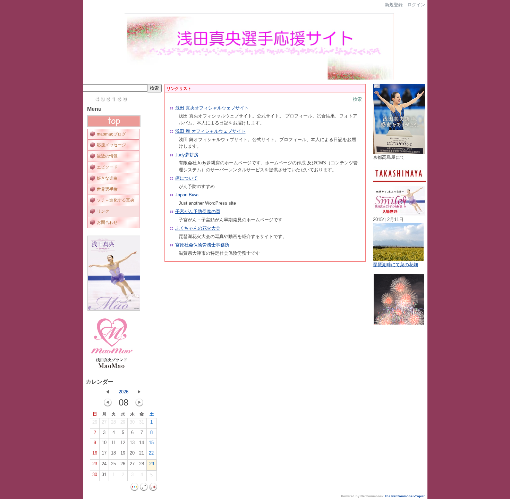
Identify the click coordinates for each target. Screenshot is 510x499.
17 (104, 453)
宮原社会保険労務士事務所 (202, 244)
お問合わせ (107, 222)
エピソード (107, 167)
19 (122, 453)
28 (113, 422)
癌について (186, 178)
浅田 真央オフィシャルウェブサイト (212, 108)
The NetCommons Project (404, 496)
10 (104, 442)
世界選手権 (107, 189)
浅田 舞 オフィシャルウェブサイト (210, 131)
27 (104, 422)
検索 (357, 99)
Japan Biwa (186, 194)
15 (151, 442)
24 (104, 463)
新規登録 (394, 4)
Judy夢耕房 (186, 154)
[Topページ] (114, 125)
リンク (103, 211)
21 (141, 453)
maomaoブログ (111, 134)
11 (113, 442)
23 (94, 463)
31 (141, 422)
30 (132, 422)
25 (113, 463)
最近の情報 (107, 156)
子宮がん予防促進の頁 (197, 211)
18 (113, 453)
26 (94, 422)
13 (132, 442)
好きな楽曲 (107, 178)
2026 (123, 391)
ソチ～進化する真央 (115, 200)
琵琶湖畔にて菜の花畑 (395, 264)
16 (94, 453)
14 (141, 442)
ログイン (416, 4)
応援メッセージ (111, 144)
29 (122, 422)
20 (132, 453)
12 (122, 442)
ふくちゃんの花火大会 (197, 228)
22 (151, 453)
